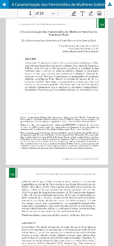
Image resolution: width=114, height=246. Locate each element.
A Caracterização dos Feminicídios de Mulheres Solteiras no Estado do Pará (63, 4)
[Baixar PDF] (109, 4)
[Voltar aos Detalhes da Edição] (4, 4)
